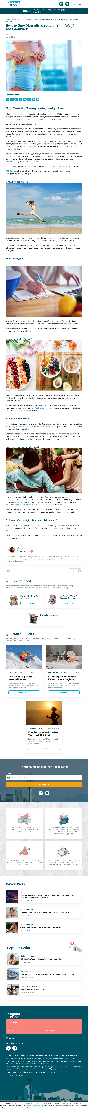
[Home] (13, 4)
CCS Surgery (11, 171)
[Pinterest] (67, 4)
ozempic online (16, 1108)
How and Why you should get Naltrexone (24, 1103)
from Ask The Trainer (39, 408)
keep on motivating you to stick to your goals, (32, 505)
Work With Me (13, 1027)
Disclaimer (49, 1027)
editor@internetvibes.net (14, 1043)
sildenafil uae (78, 1106)
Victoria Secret (72, 245)
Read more (29, 603)
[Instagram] (61, 4)
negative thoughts (26, 426)
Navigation (12, 1030)
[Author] (31, 551)
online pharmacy (34, 1106)
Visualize (9, 245)
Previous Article (14, 571)
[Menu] (79, 3)
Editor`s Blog (50, 1030)
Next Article (73, 571)
